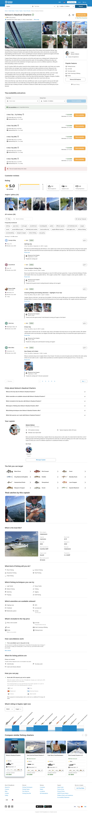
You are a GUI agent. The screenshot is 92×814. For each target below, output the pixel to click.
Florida (17, 10)
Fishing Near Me (26, 793)
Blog (6, 791)
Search (81, 6)
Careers (7, 789)
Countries (42, 787)
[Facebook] (6, 806)
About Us (7, 787)
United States (11, 10)
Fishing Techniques (27, 787)
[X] (9, 806)
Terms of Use (60, 789)
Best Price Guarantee (82, 18)
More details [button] (8, 650)
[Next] (86, 735)
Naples (21, 10)
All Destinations (44, 793)
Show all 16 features (75, 79)
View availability (79, 115)
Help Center (60, 787)
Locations (42, 791)
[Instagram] (12, 806)
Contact (7, 793)
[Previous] (83, 735)
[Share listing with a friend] (69, 15)
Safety (6, 795)
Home (6, 10)
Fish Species (25, 791)
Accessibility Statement (63, 797)
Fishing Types (26, 789)
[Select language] (64, 2)
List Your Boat (71, 2)
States (41, 789)
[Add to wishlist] (73, 15)
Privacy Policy (61, 791)
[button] (46, 117)
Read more (27, 252)
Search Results (27, 10)
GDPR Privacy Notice (62, 793)
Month (8, 709)
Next (83, 381)
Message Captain (40, 459)
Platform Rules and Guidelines (65, 795)
